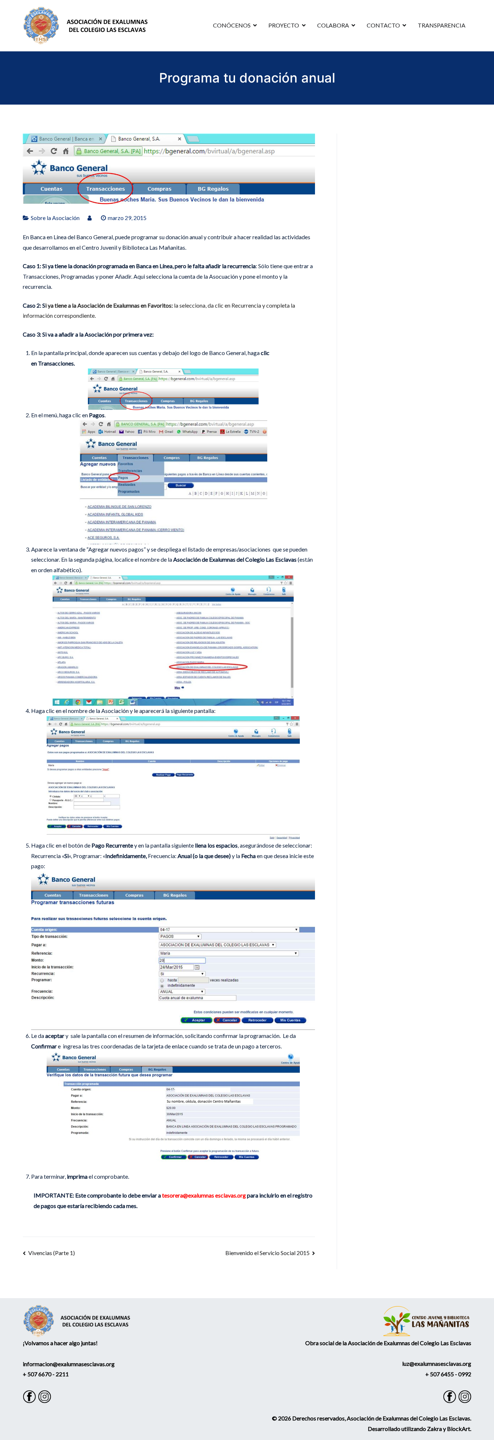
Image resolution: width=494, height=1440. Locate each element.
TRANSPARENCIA (441, 25)
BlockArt (458, 1428)
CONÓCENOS (232, 25)
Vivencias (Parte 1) (51, 1252)
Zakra (434, 1428)
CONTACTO (383, 25)
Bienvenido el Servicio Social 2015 (267, 1252)
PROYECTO (283, 25)
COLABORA (333, 25)
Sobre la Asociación (55, 217)
